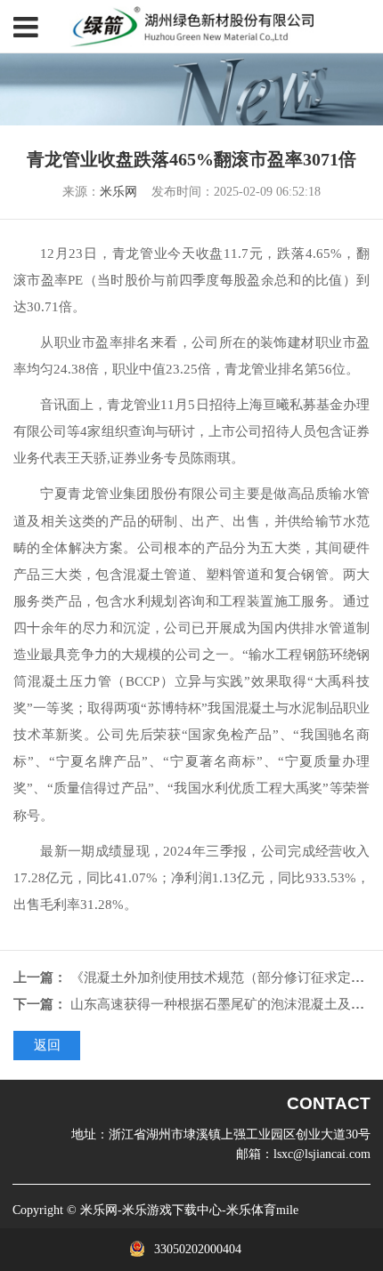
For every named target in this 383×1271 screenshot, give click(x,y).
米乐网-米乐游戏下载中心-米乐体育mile (189, 1210)
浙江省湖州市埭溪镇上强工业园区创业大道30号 (240, 1134)
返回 (47, 1045)
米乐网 (118, 191)
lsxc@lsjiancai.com (322, 1153)
